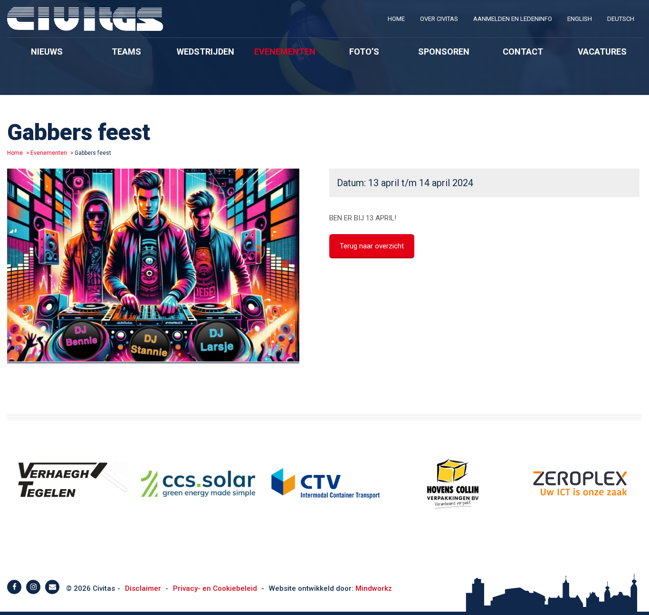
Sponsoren (443, 52)
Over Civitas (439, 18)
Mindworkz (373, 588)
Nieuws (47, 52)
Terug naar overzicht (372, 246)
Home (396, 18)
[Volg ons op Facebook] (14, 587)
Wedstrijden (205, 52)
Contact (523, 52)
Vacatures (602, 52)
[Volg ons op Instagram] (33, 587)
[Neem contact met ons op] (52, 587)
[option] (153, 268)
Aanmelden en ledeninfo (512, 18)
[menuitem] (396, 18)
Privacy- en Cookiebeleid (216, 588)
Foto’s (364, 52)
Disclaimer (144, 588)
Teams (126, 52)
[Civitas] (85, 28)
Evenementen (284, 52)
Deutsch (620, 18)
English (579, 18)
